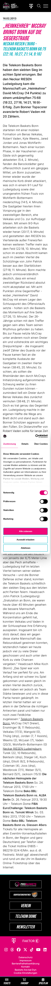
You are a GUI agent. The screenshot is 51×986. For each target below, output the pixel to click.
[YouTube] (38, 949)
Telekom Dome (25, 916)
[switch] (44, 501)
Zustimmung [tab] (9, 444)
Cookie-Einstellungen (25, 972)
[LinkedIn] (45, 949)
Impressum (26, 960)
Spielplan (43, 983)
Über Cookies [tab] (41, 444)
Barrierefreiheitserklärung (25, 963)
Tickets (6, 983)
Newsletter (25, 926)
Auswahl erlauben (25, 539)
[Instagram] (6, 949)
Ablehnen (25, 548)
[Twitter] (25, 949)
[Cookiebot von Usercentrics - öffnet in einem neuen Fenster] (36, 436)
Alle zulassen (25, 531)
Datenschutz (26, 957)
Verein (25, 905)
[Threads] (12, 949)
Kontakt (25, 966)
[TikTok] (31, 949)
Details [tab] (25, 444)
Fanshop (24, 983)
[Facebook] (19, 949)
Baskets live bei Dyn (25, 969)
